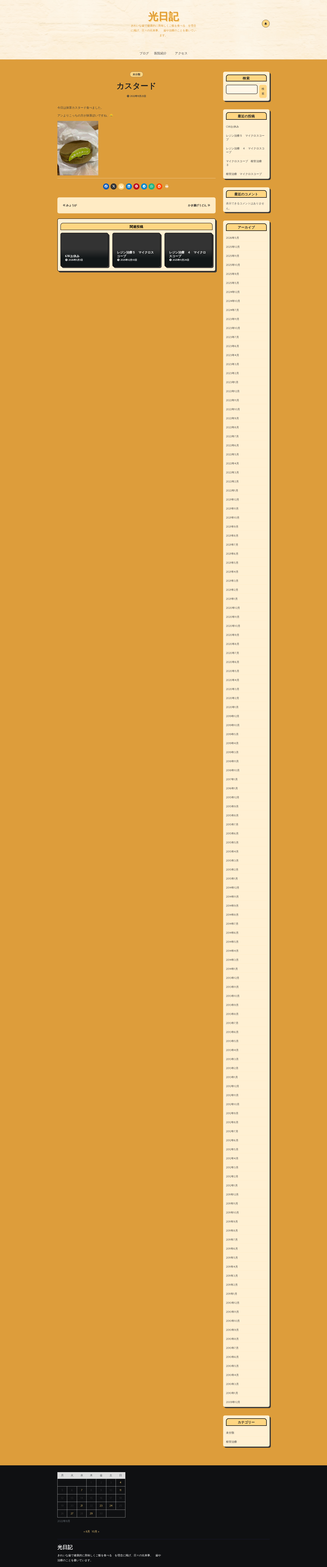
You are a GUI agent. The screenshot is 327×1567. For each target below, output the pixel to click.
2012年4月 (232, 1158)
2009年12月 (233, 1402)
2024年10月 (233, 301)
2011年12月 (232, 1194)
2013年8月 (232, 1014)
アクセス (181, 53)
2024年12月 (233, 292)
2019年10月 (233, 725)
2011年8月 (232, 1230)
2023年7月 (232, 337)
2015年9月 (232, 806)
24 (111, 1505)
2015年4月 (232, 851)
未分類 (136, 74)
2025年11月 (232, 255)
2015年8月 (232, 815)
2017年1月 (232, 779)
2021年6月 (232, 553)
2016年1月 (232, 788)
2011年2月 (232, 1284)
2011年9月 (232, 1221)
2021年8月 (232, 535)
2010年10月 (233, 1320)
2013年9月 (232, 1005)
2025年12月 (233, 246)
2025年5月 (232, 283)
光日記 (163, 15)
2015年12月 (232, 797)
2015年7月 (232, 824)
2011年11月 (232, 1203)
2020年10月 (233, 626)
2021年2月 (232, 589)
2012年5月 (232, 1149)
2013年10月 (233, 996)
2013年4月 (232, 1050)
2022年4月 (232, 463)
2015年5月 (232, 842)
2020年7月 (232, 653)
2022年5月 (232, 454)
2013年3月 (232, 1059)
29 (91, 1513)
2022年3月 (232, 472)
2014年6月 (232, 932)
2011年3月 (232, 1275)
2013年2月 (232, 1068)
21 (82, 1505)
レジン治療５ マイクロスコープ (135, 254)
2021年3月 (232, 580)
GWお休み (72, 256)
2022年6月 (232, 445)
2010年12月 (233, 1302)
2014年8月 (232, 914)
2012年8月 (232, 1122)
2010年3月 (232, 1384)
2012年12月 (232, 1086)
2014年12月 (232, 887)
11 (120, 1490)
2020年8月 (232, 644)
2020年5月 (232, 671)
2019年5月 (232, 734)
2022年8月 (232, 427)
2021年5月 (232, 562)
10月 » (95, 1531)
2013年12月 (232, 978)
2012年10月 (233, 1104)
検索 (246, 78)
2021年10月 (233, 517)
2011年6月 (232, 1248)
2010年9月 (232, 1329)
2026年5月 (232, 237)
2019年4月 (232, 743)
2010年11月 (232, 1311)
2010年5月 (232, 1366)
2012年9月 (232, 1113)
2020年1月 (232, 707)
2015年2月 (232, 869)
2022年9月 (232, 418)
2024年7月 (232, 310)
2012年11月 (232, 1095)
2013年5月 (232, 1041)
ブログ (144, 53)
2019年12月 (232, 716)
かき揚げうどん (197, 205)
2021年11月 (232, 508)
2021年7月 (232, 544)
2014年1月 (232, 968)
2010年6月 (232, 1357)
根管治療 (231, 1441)
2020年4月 (232, 680)
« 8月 (87, 1531)
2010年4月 (232, 1375)
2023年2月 (232, 373)
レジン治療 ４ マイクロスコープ (187, 254)
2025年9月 (232, 274)
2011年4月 (232, 1266)
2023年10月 (233, 328)
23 (101, 1505)
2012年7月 (232, 1131)
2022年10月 (233, 409)
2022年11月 (232, 400)
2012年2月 (232, 1176)
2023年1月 (232, 382)
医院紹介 (162, 53)
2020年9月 (232, 635)
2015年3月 (232, 860)
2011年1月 (231, 1293)
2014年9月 (232, 905)
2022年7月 (232, 436)
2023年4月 (232, 355)
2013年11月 (232, 987)
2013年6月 (232, 1032)
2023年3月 (232, 364)
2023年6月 (232, 346)
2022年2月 (232, 481)
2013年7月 (232, 1023)
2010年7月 (232, 1348)
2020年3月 (232, 689)
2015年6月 (232, 833)
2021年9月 (232, 526)
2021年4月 (232, 571)
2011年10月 (232, 1212)
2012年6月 (232, 1140)
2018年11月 (232, 761)
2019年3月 (232, 752)
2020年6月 (232, 662)
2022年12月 (233, 391)
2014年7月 (232, 923)
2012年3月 (232, 1167)
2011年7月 (232, 1239)
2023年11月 (232, 319)
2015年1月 (232, 878)
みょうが (71, 205)
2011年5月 (232, 1257)
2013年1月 (232, 1077)
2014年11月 (232, 896)
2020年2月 (232, 698)
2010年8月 (232, 1339)
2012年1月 (232, 1185)
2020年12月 (233, 607)
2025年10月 (233, 265)
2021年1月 (232, 598)
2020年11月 (233, 616)
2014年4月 (232, 950)
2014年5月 (232, 941)
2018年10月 (233, 770)
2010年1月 (232, 1393)
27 (72, 1513)
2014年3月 (232, 959)
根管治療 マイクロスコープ (244, 174)
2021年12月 (232, 499)
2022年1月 (232, 490)
